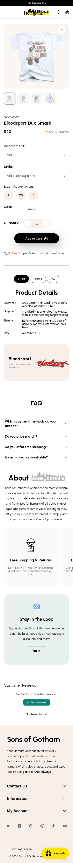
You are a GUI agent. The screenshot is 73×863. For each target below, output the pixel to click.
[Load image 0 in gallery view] (9, 98)
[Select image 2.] (36, 98)
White (31, 209)
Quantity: (11, 223)
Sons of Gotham (29, 856)
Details (21, 278)
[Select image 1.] (23, 98)
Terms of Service (21, 849)
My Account (18, 811)
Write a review (37, 702)
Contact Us (17, 786)
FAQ (53, 278)
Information (18, 798)
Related (38, 278)
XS (21, 195)
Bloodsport (11, 117)
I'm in (36, 650)
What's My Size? (26, 186)
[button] (6, 12)
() (59, 131)
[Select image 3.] (50, 98)
